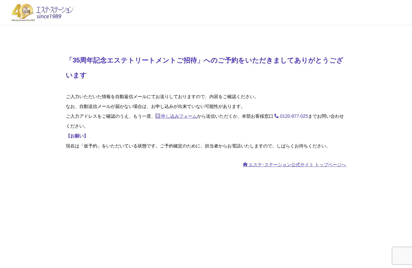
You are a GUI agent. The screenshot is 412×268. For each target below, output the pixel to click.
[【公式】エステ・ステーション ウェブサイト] (41, 12)
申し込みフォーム (178, 116)
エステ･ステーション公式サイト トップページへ (296, 164)
